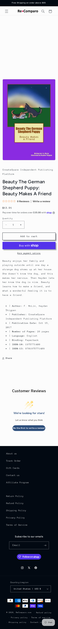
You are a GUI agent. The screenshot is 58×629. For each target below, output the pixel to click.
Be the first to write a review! (29, 428)
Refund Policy (15, 503)
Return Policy (15, 496)
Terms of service (41, 618)
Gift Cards (12, 468)
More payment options (29, 253)
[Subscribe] (45, 545)
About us (11, 453)
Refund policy (44, 613)
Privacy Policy (15, 517)
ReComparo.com (24, 612)
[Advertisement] (29, 46)
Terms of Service (17, 525)
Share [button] (9, 358)
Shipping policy (18, 622)
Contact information (41, 622)
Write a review (41, 201)
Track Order (13, 461)
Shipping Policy (16, 510)
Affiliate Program (17, 482)
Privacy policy (19, 618)
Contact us (12, 475)
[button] (6, 11)
